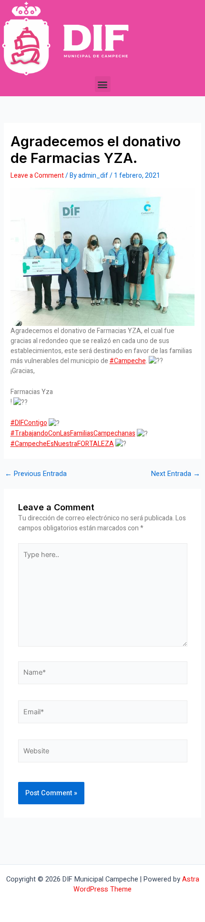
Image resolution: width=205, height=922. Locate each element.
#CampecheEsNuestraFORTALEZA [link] (62, 444)
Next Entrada (175, 474)
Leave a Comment (37, 176)
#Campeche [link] (128, 361)
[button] (103, 84)
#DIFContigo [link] (28, 423)
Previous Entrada (36, 474)
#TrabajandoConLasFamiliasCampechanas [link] (72, 433)
